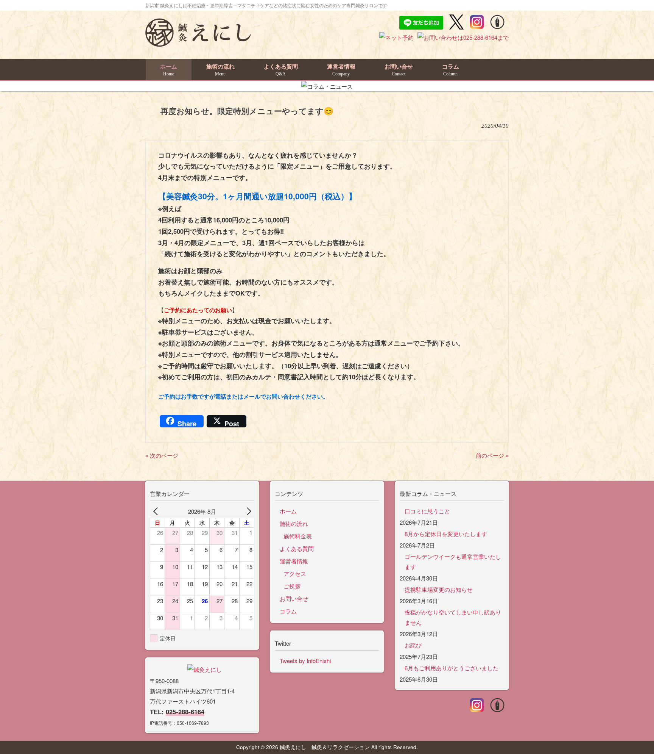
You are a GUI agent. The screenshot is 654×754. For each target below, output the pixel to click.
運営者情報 (294, 561)
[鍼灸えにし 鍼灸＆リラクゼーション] (198, 43)
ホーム (288, 511)
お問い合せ (294, 598)
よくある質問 (297, 548)
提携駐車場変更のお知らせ (439, 589)
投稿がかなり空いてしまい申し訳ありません (453, 617)
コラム (288, 611)
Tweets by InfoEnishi (305, 661)
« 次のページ (161, 455)
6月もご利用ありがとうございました (451, 668)
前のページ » (492, 455)
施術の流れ (294, 523)
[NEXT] (247, 511)
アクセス (294, 573)
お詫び (413, 645)
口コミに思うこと (427, 511)
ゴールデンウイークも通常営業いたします (453, 561)
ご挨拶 (292, 586)
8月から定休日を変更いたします (446, 534)
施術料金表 (297, 536)
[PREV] (157, 511)
